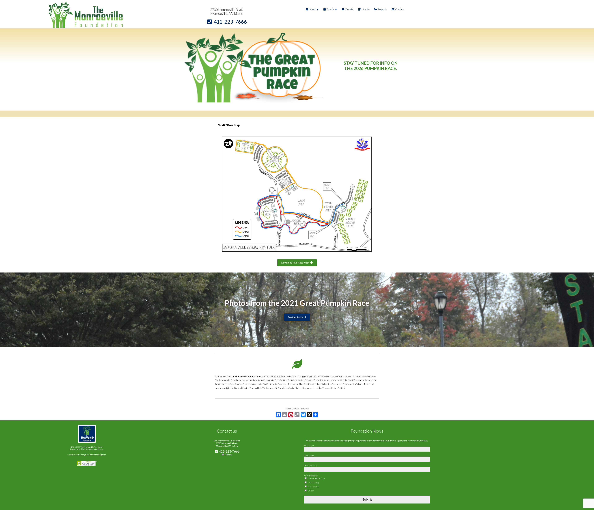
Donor (310, 490)
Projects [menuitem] (382, 9)
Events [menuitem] (330, 9)
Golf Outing (313, 482)
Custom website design (76, 455)
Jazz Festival (313, 486)
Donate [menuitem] (349, 9)
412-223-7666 (229, 451)
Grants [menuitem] (365, 9)
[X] (309, 415)
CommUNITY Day (316, 478)
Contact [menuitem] (399, 9)
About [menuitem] (312, 9)
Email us (228, 454)
